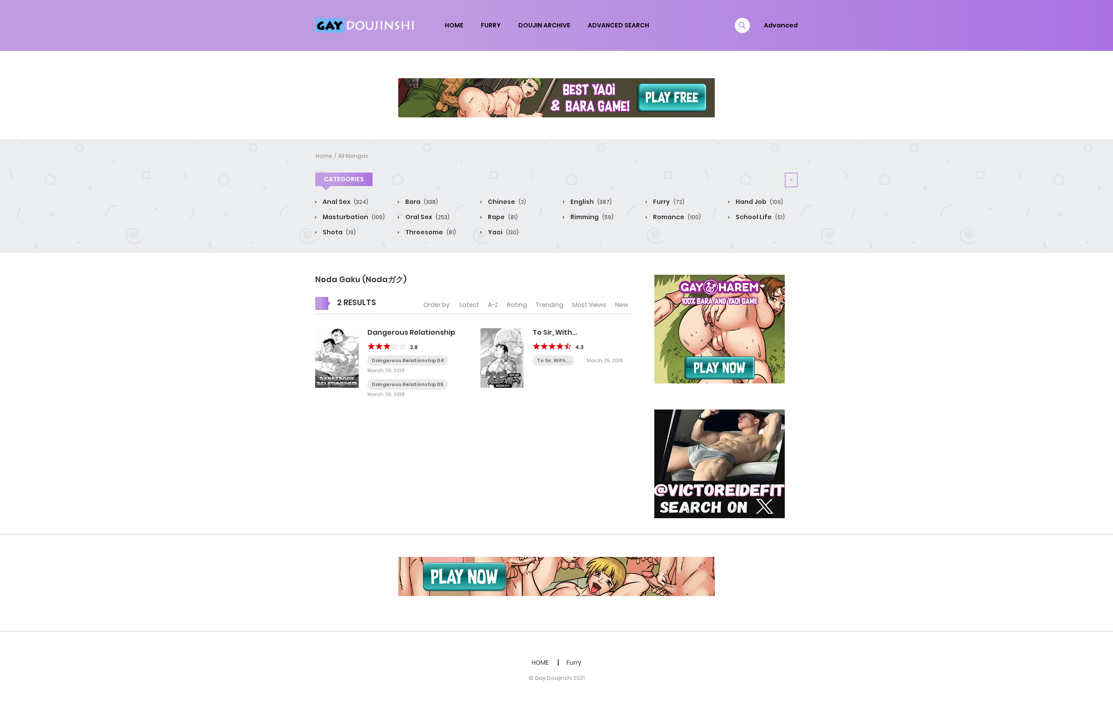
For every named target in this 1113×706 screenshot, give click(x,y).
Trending (549, 304)
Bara (421, 201)
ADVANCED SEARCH (618, 25)
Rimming (591, 217)
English (590, 201)
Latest (469, 304)
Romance (676, 217)
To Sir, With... (553, 360)
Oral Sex (427, 217)
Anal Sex (344, 201)
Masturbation (353, 217)
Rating (517, 304)
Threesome (430, 232)
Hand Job (758, 201)
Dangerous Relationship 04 (408, 360)
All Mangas (353, 156)
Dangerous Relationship (411, 332)
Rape (502, 217)
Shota (338, 232)
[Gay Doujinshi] (365, 24)
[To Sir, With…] (502, 357)
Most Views (589, 304)
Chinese (506, 201)
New (621, 304)
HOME (454, 25)
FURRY (491, 25)
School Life (759, 217)
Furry (668, 201)
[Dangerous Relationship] (337, 357)
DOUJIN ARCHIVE (544, 25)
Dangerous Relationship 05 (407, 384)
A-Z (493, 304)
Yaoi (503, 232)
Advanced (781, 25)
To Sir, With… (555, 332)
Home (324, 156)
